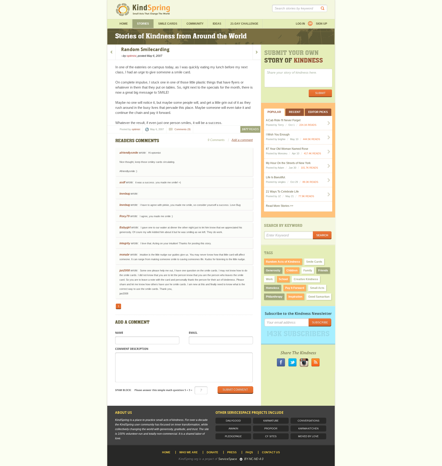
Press (232, 452)
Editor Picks (318, 112)
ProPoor (270, 428)
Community (195, 23)
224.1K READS (307, 125)
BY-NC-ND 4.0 (253, 458)
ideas (217, 23)
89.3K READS (310, 182)
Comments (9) (182, 129)
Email (193, 333)
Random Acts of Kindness (283, 261)
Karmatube (271, 420)
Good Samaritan (318, 296)
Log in (300, 23)
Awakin (233, 428)
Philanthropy (274, 296)
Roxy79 (124, 216)
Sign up (321, 23)
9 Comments (216, 139)
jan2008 (124, 270)
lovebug (124, 193)
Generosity (273, 270)
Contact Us (271, 452)
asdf (122, 182)
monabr (124, 254)
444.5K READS (311, 139)
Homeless (272, 288)
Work (269, 279)
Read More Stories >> (279, 205)
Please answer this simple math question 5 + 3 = (153, 390)
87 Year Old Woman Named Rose (287, 148)
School (283, 279)
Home (123, 23)
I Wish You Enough (278, 134)
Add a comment (242, 139)
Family (307, 270)
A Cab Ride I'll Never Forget (283, 120)
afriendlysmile (128, 152)
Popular (274, 112)
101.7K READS (309, 167)
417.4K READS (312, 153)
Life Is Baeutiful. (276, 177)
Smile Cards (167, 23)
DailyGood (233, 420)
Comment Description (131, 349)
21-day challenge (244, 23)
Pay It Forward (294, 288)
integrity (124, 243)
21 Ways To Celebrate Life (282, 191)
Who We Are (188, 452)
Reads (250, 129)
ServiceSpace (227, 458)
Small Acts (317, 288)
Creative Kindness (306, 279)
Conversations (308, 420)
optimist (131, 56)
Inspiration (295, 296)
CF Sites (270, 436)
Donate (212, 452)
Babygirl (125, 227)
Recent (294, 112)
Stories (143, 23)
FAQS (249, 452)
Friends (323, 270)
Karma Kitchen (308, 428)
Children (291, 270)
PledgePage (233, 436)
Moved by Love (308, 436)
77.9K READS (306, 196)
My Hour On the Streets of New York (288, 163)
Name (119, 333)
